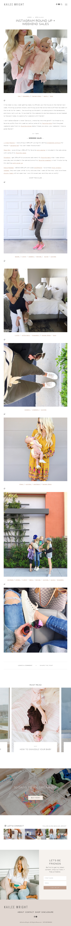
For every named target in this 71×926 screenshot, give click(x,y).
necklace (37, 484)
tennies (39, 256)
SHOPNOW (38, 167)
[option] (35, 721)
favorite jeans (46, 157)
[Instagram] (13, 838)
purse (46, 256)
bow (51, 96)
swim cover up (17, 163)
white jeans (26, 335)
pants (46, 96)
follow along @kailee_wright (54, 826)
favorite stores (26, 126)
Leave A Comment (25, 665)
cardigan (10, 580)
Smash (50, 922)
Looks (29, 17)
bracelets (26, 96)
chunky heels (9, 173)
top (19, 96)
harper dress (36, 96)
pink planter (41, 150)
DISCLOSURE (47, 912)
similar (18, 580)
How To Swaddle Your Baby (35, 749)
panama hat (14, 145)
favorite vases (21, 153)
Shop (37, 912)
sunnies (53, 256)
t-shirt (24, 256)
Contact (29, 912)
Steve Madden (9, 167)
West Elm (7, 150)
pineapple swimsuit (54, 142)
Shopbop (7, 157)
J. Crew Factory (9, 142)
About (21, 912)
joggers (32, 256)
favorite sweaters (45, 160)
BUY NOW (35, 797)
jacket (17, 256)
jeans (31, 580)
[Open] (9, 834)
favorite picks (47, 123)
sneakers (36, 409)
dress (21, 484)
